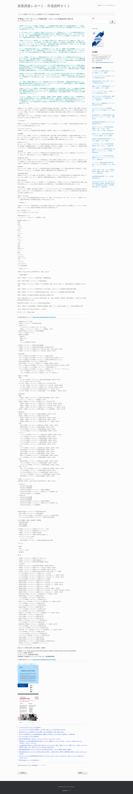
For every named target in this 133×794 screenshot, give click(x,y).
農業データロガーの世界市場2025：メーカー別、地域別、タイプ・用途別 (103, 87)
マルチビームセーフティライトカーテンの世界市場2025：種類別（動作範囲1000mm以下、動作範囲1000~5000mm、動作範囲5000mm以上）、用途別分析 (103, 184)
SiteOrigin (64, 790)
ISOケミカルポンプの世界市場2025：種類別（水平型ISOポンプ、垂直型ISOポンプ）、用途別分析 (103, 98)
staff (31, 21)
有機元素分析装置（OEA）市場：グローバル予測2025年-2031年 (103, 82)
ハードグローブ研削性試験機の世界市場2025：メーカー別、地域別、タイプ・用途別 (103, 164)
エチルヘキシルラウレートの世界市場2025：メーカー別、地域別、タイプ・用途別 (103, 110)
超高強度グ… (23, 772)
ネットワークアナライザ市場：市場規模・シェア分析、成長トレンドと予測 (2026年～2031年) (42, 729)
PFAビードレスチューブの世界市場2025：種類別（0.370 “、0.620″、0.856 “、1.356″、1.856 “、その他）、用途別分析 (103, 128)
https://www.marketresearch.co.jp (104, 62)
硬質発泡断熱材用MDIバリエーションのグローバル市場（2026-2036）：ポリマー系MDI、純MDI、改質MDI (45, 749)
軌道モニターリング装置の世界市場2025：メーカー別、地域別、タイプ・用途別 (103, 134)
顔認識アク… (82, 772)
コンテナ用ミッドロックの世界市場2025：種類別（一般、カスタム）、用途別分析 (103, 145)
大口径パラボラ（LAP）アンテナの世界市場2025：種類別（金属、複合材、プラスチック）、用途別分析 (103, 171)
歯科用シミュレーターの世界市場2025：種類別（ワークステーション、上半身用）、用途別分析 (103, 150)
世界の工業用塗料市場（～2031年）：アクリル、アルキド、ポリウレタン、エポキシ (40, 739)
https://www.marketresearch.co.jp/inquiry (44, 317)
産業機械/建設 (34, 765)
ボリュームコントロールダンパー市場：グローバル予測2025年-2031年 (103, 92)
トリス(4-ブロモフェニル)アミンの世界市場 (29, 727)
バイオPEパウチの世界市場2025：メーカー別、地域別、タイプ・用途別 (103, 72)
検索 (93, 18)
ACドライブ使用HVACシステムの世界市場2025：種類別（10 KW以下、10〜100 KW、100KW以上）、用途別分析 (47, 734)
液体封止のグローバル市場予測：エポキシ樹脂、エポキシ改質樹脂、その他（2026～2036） (41, 732)
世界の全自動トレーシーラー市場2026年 (29, 760)
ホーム (20, 14)
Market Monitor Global (22, 765)
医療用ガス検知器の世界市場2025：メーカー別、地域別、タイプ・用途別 (103, 139)
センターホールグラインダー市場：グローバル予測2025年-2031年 (103, 77)
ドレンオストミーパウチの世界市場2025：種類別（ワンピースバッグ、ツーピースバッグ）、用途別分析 (103, 157)
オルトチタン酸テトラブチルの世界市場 (29, 736)
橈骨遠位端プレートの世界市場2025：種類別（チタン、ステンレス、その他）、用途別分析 (103, 116)
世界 (29, 765)
